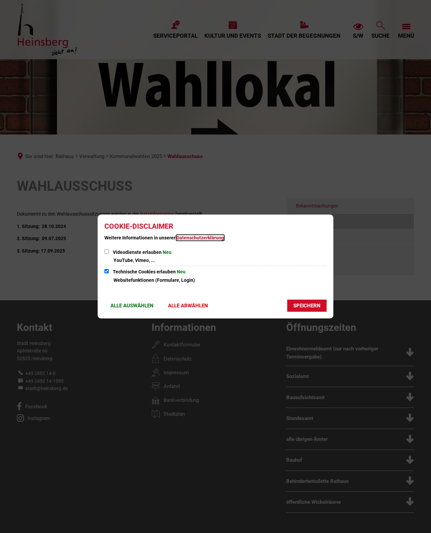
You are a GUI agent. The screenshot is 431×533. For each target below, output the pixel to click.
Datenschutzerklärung (200, 237)
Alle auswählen (132, 306)
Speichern (307, 306)
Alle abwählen (188, 306)
